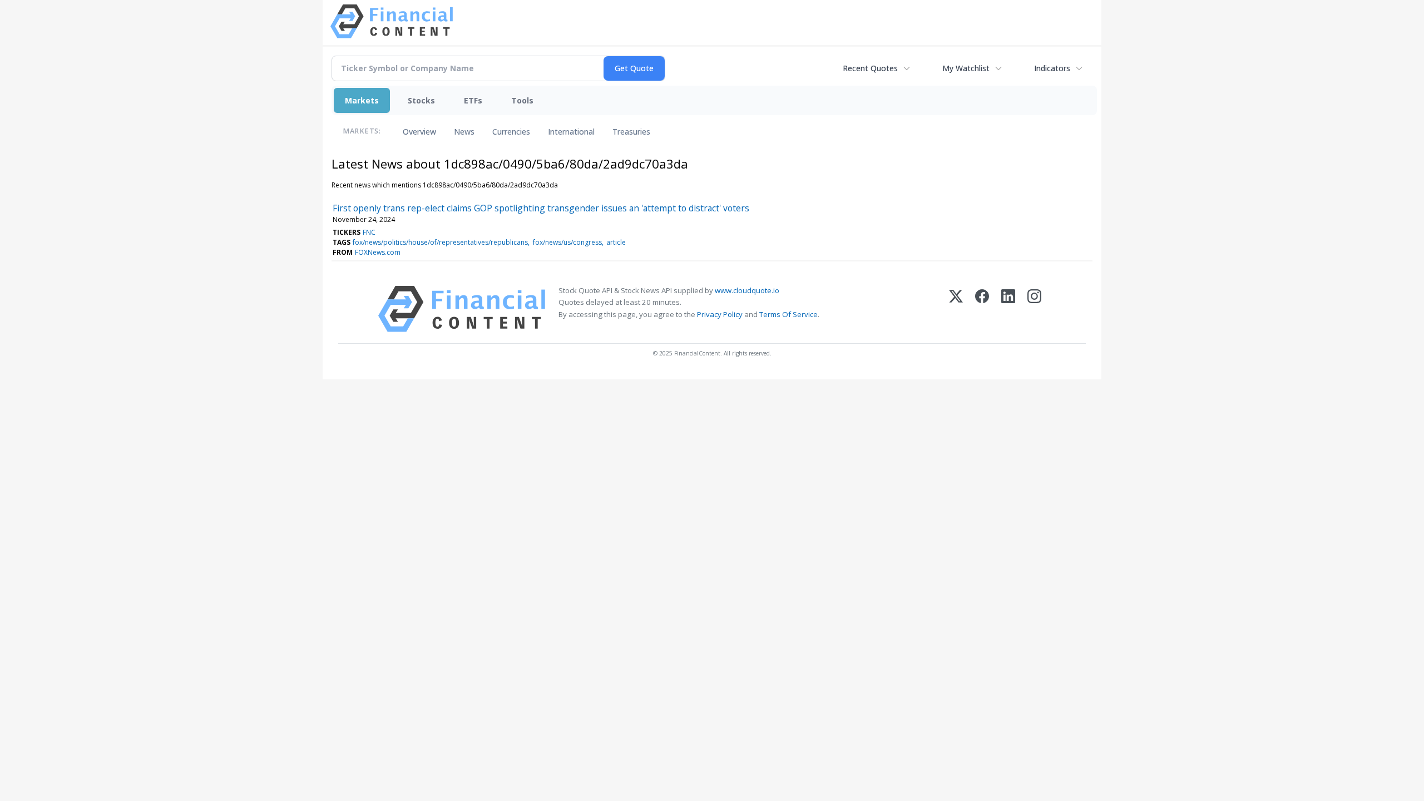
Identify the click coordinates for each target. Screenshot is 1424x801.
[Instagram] (1034, 309)
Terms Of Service (788, 314)
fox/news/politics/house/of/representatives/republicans (440, 242)
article (616, 242)
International (571, 131)
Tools (522, 100)
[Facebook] (982, 309)
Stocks (421, 100)
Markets (362, 100)
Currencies (511, 131)
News (464, 131)
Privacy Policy (720, 314)
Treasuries (631, 131)
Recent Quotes (870, 68)
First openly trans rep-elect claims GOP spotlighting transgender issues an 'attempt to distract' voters (541, 208)
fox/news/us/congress (567, 242)
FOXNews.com (377, 252)
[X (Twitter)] (956, 309)
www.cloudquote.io (747, 290)
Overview (419, 131)
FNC (369, 232)
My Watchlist (966, 68)
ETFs (473, 100)
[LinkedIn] (1008, 309)
